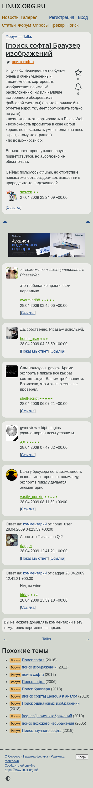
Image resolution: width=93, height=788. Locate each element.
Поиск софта (33, 660)
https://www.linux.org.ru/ (21, 770)
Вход (83, 17)
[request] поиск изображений (47, 716)
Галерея (29, 17)
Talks (27, 37)
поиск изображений (39, 667)
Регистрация (61, 17)
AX (22, 442)
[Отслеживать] (78, 87)
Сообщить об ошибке (20, 765)
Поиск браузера (36, 689)
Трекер (58, 25)
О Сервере (12, 756)
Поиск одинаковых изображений (51, 703)
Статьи (9, 25)
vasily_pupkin (31, 497)
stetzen (26, 192)
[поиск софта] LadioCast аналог (49, 696)
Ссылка (13, 207)
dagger (26, 546)
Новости (10, 17)
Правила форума (35, 756)
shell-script (29, 398)
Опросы (41, 25)
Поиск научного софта (42, 730)
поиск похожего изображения (48, 723)
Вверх (82, 757)
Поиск (72, 25)
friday (24, 595)
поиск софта (23, 62)
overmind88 (30, 300)
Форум (24, 25)
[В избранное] (78, 72)
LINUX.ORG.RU (24, 6)
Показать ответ (34, 351)
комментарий (35, 524)
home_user (29, 339)
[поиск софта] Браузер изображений (43, 49)
